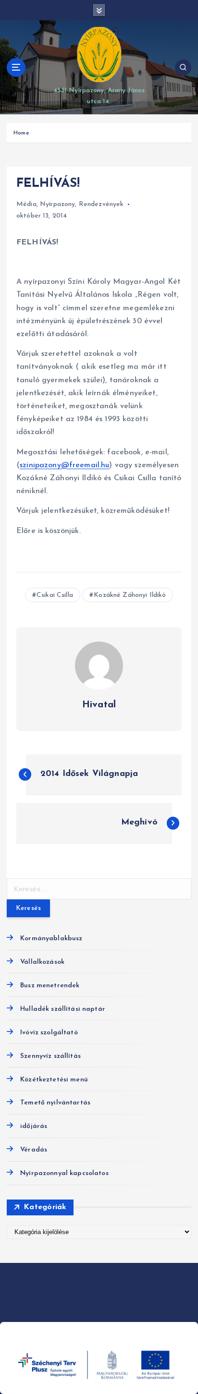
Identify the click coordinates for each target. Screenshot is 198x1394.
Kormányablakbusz (51, 938)
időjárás (33, 1126)
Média (26, 204)
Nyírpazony (57, 204)
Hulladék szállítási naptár (62, 1009)
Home (21, 133)
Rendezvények (101, 204)
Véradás (33, 1149)
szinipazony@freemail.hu (64, 465)
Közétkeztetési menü (54, 1079)
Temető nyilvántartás (55, 1102)
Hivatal (99, 705)
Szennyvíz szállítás (50, 1056)
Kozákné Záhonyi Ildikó (130, 595)
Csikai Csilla (55, 595)
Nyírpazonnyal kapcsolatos (64, 1173)
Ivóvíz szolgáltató (49, 1032)
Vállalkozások (42, 962)
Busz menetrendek (49, 985)
